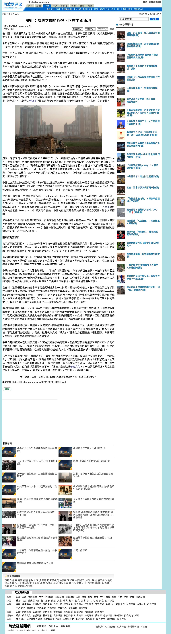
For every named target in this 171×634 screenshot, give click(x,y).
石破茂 (49, 583)
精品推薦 (89, 612)
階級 (7, 389)
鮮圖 (137, 615)
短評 (102, 9)
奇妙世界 (107, 615)
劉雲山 (98, 583)
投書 (113, 9)
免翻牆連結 (154, 2)
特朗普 (18, 583)
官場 (96, 597)
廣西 (20, 580)
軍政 (24, 597)
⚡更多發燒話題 (13, 576)
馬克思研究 (68, 619)
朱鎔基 (13, 580)
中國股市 (27, 583)
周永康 (28, 586)
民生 (102, 597)
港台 (126, 597)
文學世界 (62, 608)
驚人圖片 (20, 619)
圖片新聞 (140, 597)
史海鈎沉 (37, 604)
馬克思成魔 (53, 580)
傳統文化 (75, 366)
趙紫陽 (21, 586)
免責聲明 (121, 626)
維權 (108, 597)
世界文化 (20, 608)
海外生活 (68, 604)
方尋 (34, 377)
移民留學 (68, 615)
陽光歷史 (79, 619)
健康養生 (26, 604)
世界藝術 (51, 608)
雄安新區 (63, 583)
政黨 (96, 9)
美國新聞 (32, 597)
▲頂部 (144, 626)
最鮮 (18, 615)
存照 (125, 9)
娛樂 (73, 6)
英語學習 (41, 608)
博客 (90, 6)
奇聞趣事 (89, 615)
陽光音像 (121, 619)
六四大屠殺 (91, 580)
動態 (85, 9)
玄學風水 (78, 604)
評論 (47, 6)
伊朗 (7, 580)
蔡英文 (13, 586)
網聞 (84, 597)
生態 (120, 597)
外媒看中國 (67, 9)
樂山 (12, 29)
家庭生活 (47, 604)
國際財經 (69, 597)
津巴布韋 (89, 583)
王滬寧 (36, 583)
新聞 (38, 6)
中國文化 (110, 604)
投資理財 (151, 604)
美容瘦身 (130, 604)
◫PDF (158, 14)
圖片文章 (83, 608)
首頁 (30, 6)
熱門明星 (47, 612)
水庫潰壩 (9, 583)
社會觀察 (47, 615)
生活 (55, 6)
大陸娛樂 (26, 612)
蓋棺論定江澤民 (34, 619)
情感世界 (37, 615)
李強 (42, 583)
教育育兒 (99, 604)
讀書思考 (31, 608)
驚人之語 (77, 9)
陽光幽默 (90, 619)
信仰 (132, 597)
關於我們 (100, 626)
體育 (114, 597)
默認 (112, 29)
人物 (78, 597)
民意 (130, 9)
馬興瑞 (42, 580)
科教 (90, 597)
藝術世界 (120, 604)
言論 (58, 9)
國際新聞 (59, 597)
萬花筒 (98, 615)
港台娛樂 (57, 612)
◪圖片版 (151, 14)
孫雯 (55, 583)
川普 (36, 580)
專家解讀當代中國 (52, 619)
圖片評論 (109, 600)
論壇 (82, 6)
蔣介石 (72, 583)
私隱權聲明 (133, 626)
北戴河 (80, 583)
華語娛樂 (37, 612)
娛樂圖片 (99, 612)
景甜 (30, 580)
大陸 (41, 597)
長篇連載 (72, 608)
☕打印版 (143, 14)
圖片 (138, 9)
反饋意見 (110, 626)
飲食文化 (26, 615)
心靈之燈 (57, 604)
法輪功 (108, 580)
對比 (119, 9)
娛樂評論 (78, 612)
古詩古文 (141, 604)
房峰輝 (105, 583)
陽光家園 (111, 619)
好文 (108, 9)
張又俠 (101, 580)
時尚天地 (78, 615)
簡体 (145, 2)
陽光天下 (100, 619)
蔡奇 (7, 586)
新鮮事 (64, 6)
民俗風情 (128, 615)
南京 (107, 207)
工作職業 (89, 604)
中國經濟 (79, 580)
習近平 (33, 101)
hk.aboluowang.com (39, 2)
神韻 (25, 580)
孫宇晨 (63, 580)
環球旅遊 (118, 615)
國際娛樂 (68, 612)
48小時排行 (126, 24)
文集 (91, 9)
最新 (51, 9)
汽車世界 (57, 615)
